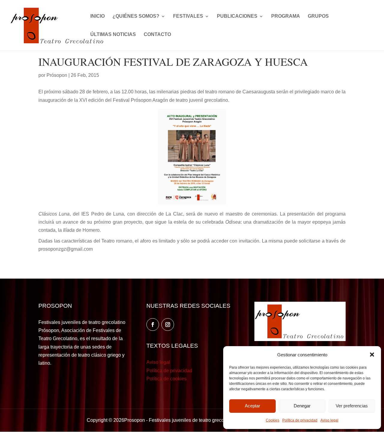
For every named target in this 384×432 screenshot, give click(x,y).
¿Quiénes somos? (135, 16)
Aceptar (252, 405)
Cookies (272, 420)
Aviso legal (329, 420)
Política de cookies (166, 378)
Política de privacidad (299, 420)
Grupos (318, 16)
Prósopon (56, 75)
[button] (372, 355)
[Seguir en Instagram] (167, 324)
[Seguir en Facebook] (152, 324)
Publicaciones (237, 16)
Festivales (188, 16)
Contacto (157, 34)
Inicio (97, 16)
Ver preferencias (352, 405)
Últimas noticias (113, 34)
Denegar (302, 405)
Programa (285, 16)
